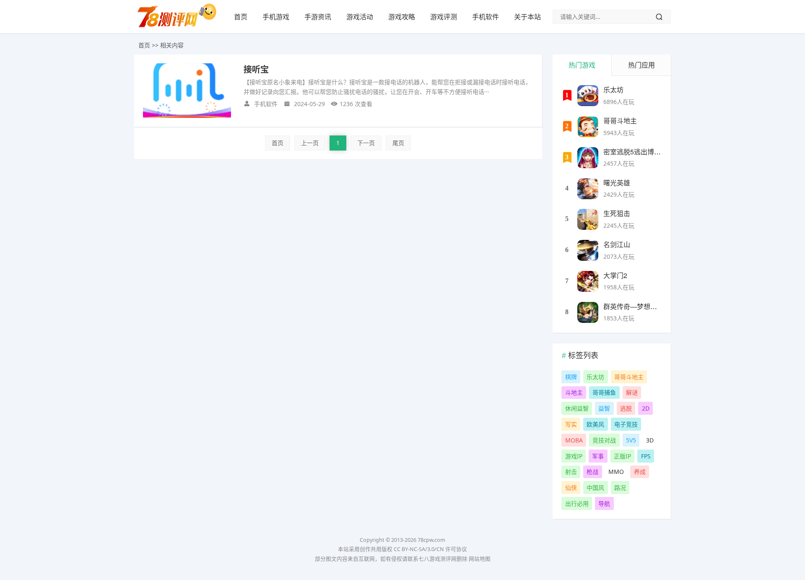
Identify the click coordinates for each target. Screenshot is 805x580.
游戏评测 (443, 16)
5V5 (631, 440)
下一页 (366, 143)
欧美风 (595, 424)
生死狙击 (616, 213)
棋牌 (571, 377)
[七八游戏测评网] (180, 27)
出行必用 (577, 503)
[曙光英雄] (587, 188)
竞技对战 (604, 440)
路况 (620, 488)
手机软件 (485, 16)
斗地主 (574, 392)
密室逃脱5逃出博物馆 (635, 151)
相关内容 (172, 45)
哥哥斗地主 (620, 120)
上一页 (310, 143)
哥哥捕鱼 (604, 392)
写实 (571, 424)
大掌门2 (615, 275)
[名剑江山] (587, 250)
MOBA (574, 440)
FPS (646, 456)
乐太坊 (613, 89)
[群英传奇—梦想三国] (587, 312)
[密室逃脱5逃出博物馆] (587, 157)
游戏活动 (359, 16)
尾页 (398, 143)
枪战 (592, 472)
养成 (640, 472)
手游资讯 (317, 16)
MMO (616, 472)
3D (650, 440)
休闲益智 (577, 408)
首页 (240, 16)
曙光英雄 (616, 182)
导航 (604, 503)
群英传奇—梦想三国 (633, 306)
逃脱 (626, 408)
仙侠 (571, 488)
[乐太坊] (587, 95)
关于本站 (527, 16)
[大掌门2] (587, 281)
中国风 (595, 488)
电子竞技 (626, 424)
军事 (598, 456)
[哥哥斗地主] (587, 126)
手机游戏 (275, 16)
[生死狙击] (587, 219)
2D (645, 408)
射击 (571, 472)
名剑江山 (616, 244)
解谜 (632, 392)
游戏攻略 (401, 16)
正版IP (622, 456)
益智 (604, 408)
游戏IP (573, 456)
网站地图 (480, 558)
